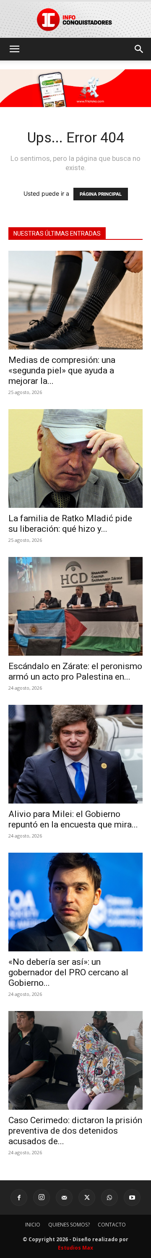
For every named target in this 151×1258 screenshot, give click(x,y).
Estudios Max (75, 1247)
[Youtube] (132, 1197)
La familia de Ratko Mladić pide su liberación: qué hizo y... (70, 523)
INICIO (32, 1224)
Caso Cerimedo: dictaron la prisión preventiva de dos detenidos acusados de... (75, 1130)
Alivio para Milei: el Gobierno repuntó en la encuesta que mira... (73, 819)
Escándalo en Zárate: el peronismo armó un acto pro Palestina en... (75, 671)
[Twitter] (86, 1197)
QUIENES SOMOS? (69, 1224)
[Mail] (64, 1197)
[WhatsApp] (109, 1197)
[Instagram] (41, 1197)
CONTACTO (112, 1224)
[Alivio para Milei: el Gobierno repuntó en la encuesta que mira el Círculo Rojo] (75, 754)
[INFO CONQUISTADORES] (75, 19)
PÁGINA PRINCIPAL (101, 194)
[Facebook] (18, 1197)
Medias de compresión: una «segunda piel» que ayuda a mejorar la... (61, 370)
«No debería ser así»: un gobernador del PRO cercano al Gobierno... (68, 972)
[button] (14, 49)
